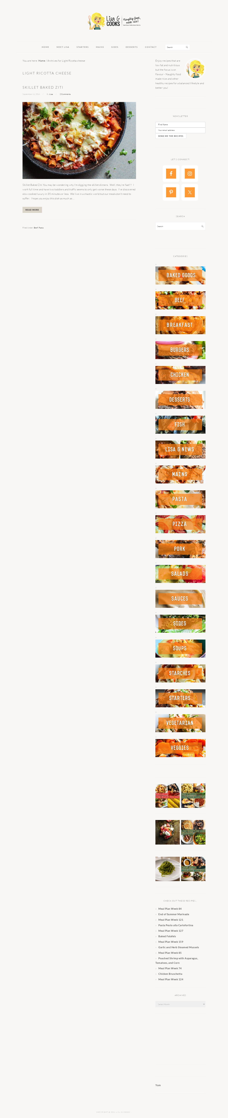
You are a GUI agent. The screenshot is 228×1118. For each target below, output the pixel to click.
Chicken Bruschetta (170, 973)
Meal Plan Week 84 (170, 908)
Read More (32, 210)
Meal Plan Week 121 (170, 919)
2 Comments (65, 94)
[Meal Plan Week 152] (193, 806)
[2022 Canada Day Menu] (167, 806)
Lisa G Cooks (114, 21)
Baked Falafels (167, 936)
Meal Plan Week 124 (170, 979)
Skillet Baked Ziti (43, 87)
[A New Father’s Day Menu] (193, 843)
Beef (36, 228)
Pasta (41, 228)
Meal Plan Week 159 (170, 941)
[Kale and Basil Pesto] (167, 880)
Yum (158, 1085)
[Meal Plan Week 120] (193, 880)
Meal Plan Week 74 (170, 968)
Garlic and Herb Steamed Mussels (178, 947)
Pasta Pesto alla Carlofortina (176, 925)
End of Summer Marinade (173, 914)
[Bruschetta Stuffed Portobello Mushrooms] (167, 843)
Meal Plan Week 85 (170, 952)
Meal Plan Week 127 (170, 930)
